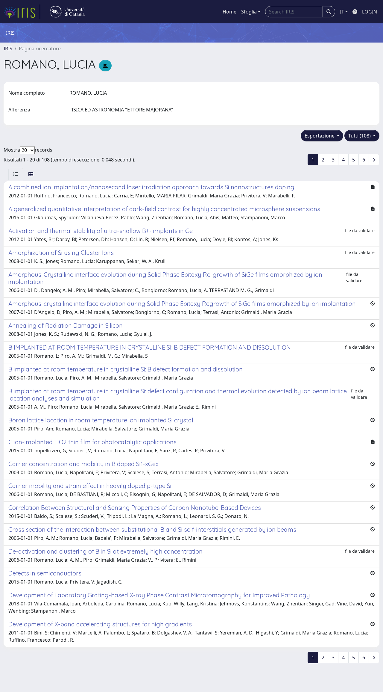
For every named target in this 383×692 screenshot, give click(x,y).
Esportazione (320, 135)
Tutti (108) (360, 135)
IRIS (8, 48)
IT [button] (342, 11)
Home (229, 11)
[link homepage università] (67, 11)
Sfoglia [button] (249, 11)
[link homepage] (22, 11)
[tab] (15, 174)
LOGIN (369, 11)
